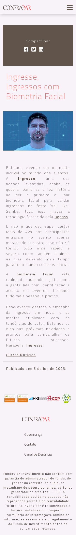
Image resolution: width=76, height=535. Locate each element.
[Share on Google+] (41, 50)
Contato (30, 444)
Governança (33, 434)
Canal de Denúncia (38, 454)
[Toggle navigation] (68, 6)
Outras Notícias (21, 354)
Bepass (61, 216)
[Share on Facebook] (26, 50)
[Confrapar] (17, 7)
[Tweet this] (33, 50)
